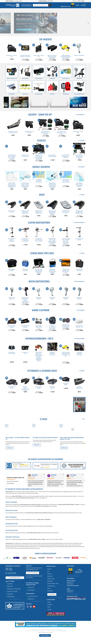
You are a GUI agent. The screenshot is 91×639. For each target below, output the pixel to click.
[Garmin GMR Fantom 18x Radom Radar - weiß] (79, 321)
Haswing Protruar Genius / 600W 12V (79, 239)
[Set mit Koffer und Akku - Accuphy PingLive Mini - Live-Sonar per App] (45, 124)
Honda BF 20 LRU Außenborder (39, 298)
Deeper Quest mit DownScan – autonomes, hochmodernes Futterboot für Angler (52, 56)
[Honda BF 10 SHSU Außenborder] (66, 291)
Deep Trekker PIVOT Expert (25, 353)
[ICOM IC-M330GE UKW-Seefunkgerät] (12, 321)
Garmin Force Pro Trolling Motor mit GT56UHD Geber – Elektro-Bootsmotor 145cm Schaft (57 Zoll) (66, 241)
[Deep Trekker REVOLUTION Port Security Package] (79, 347)
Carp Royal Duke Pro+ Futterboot (11, 387)
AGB (48, 571)
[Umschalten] (63, 602)
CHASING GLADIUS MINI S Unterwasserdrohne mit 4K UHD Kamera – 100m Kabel (66, 354)
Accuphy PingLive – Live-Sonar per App (11, 56)
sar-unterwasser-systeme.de (33, 596)
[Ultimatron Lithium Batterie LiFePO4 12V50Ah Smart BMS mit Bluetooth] (52, 263)
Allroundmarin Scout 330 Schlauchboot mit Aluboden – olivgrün (25, 212)
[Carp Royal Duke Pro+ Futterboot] (12, 381)
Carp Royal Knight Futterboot (52, 387)
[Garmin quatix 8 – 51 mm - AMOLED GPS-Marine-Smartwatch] (52, 321)
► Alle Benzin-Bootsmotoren (79, 281)
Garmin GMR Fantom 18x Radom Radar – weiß (79, 326)
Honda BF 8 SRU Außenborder (79, 298)
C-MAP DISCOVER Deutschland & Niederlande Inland (39, 180)
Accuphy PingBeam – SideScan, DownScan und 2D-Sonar (13, 132)
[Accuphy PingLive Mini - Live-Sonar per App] (29, 124)
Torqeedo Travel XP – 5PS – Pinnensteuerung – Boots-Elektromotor (25, 240)
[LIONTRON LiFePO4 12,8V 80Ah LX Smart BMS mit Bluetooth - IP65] (66, 263)
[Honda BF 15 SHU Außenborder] (79, 48)
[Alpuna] (7, 557)
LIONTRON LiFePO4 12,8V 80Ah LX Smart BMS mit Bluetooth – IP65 (65, 271)
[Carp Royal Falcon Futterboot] (66, 379)
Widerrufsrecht (50, 576)
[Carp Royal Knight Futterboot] (52, 381)
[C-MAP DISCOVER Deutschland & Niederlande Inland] (39, 175)
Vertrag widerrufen (51, 594)
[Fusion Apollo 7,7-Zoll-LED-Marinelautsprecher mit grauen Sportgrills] (66, 320)
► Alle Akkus (81, 253)
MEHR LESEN (9, 448)
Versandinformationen (63, 630)
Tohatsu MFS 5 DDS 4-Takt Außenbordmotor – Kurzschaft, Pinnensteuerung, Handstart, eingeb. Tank (25, 300)
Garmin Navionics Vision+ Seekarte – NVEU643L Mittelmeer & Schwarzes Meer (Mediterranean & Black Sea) (25, 185)
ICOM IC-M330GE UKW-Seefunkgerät (12, 326)
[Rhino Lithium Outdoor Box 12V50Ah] (79, 263)
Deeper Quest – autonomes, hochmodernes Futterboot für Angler (25, 388)
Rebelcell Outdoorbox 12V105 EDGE (11, 270)
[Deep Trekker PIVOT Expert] (25, 347)
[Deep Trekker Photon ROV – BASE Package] (12, 347)
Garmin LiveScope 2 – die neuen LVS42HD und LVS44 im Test (18, 438)
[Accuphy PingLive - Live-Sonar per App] (12, 48)
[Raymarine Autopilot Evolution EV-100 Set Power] (39, 321)
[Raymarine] (41, 557)
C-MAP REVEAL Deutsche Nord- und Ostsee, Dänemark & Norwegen (66, 180)
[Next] (88, 23)
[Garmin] (32, 557)
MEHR (83, 419)
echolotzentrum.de (31, 587)
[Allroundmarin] (24, 557)
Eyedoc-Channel (34, 475)
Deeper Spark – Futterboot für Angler (79, 387)
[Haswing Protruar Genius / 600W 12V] (79, 233)
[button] (77, 5)
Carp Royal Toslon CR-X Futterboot (38, 387)
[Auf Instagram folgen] (30, 606)
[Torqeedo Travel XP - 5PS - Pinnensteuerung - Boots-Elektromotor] (25, 233)
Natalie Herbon (53, 475)
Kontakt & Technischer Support (52, 583)
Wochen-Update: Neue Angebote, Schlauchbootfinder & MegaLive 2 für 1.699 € (72, 438)
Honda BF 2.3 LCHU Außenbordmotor (12, 298)
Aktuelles (49, 602)
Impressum (49, 569)
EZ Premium (49, 609)
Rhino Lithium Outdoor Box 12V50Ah (79, 270)
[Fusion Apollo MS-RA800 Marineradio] (25, 321)
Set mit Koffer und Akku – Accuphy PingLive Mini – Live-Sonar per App (45, 132)
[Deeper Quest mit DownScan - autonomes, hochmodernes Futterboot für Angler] (52, 48)
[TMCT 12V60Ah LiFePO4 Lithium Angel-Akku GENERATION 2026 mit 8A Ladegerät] (39, 263)
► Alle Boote (81, 194)
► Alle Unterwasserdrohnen (79, 338)
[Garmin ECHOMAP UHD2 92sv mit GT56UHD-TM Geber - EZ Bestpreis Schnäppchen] (12, 149)
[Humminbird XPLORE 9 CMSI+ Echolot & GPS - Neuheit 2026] (66, 149)
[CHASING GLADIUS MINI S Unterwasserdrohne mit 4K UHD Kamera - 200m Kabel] (66, 48)
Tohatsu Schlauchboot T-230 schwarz (11, 211)
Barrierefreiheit (50, 591)
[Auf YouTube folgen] (34, 606)
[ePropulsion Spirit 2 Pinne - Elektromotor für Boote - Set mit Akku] (39, 233)
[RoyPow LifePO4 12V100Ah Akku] (25, 263)
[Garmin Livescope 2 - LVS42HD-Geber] (39, 48)
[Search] (49, 5)
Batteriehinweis (50, 581)
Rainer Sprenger (73, 475)
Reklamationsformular (51, 586)
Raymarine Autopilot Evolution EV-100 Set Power (38, 327)
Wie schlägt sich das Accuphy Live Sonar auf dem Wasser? (45, 437)
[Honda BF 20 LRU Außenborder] (39, 291)
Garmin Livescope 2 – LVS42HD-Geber (39, 56)
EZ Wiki (48, 607)
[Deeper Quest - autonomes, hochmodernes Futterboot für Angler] (25, 381)
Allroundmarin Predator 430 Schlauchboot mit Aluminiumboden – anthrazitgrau (52, 212)
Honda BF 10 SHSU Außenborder (66, 298)
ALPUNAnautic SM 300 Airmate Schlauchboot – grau (66, 212)
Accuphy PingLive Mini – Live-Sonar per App (29, 132)
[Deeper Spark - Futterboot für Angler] (79, 381)
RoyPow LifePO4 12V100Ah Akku (25, 270)
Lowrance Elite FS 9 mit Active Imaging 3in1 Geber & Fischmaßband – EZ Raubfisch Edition (39, 156)
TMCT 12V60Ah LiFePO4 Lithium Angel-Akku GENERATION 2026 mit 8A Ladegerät (39, 271)
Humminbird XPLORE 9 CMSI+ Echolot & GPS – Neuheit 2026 (65, 156)
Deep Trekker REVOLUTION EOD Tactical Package (52, 353)
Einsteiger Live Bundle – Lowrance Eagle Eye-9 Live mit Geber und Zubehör (79, 156)
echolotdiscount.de (31, 599)
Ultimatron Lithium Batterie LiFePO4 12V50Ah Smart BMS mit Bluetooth (52, 271)
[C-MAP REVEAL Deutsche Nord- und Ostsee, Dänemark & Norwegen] (66, 175)
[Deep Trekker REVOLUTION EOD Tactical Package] (52, 347)
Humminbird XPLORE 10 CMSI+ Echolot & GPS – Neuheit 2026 (25, 56)
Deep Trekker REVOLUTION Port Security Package (79, 353)
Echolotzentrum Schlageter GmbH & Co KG (15, 477)
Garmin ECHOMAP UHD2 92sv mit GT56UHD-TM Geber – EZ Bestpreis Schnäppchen (12, 156)
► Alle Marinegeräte (80, 310)
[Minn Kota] (83, 557)
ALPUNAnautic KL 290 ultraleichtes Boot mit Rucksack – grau (38, 212)
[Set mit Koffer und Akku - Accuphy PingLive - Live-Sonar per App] (61, 124)
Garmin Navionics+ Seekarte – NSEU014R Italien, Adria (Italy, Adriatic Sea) (79, 184)
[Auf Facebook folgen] (27, 606)
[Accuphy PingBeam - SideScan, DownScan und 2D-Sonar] (13, 124)
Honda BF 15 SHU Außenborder (79, 55)
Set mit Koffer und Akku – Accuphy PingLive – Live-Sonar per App (62, 132)
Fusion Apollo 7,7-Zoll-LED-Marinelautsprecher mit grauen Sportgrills (66, 325)
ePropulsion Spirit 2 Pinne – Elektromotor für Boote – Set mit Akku (39, 240)
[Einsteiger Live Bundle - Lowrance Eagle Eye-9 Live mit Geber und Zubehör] (79, 149)
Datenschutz (49, 573)
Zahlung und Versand (51, 578)
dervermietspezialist (31, 590)
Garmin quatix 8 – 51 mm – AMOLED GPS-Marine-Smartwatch (52, 327)
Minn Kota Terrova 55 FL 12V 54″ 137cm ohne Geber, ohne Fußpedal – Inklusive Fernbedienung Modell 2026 (52, 241)
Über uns (49, 588)
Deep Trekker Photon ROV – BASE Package (11, 353)
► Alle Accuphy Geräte (80, 114)
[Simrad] (66, 557)
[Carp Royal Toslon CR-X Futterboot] (39, 381)
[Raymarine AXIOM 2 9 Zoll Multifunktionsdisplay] (52, 149)
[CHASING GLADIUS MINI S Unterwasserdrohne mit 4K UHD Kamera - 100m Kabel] (66, 347)
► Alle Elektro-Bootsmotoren (78, 222)
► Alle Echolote (81, 140)
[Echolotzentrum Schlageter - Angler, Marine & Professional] (13, 5)
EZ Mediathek (49, 604)
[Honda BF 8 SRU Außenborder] (79, 291)
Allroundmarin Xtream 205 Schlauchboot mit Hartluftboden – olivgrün (79, 212)
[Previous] (3, 23)
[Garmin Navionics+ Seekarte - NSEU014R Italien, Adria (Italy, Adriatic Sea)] (79, 177)
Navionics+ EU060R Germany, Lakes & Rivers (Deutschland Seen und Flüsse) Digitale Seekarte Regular (12, 185)
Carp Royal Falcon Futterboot (66, 384)
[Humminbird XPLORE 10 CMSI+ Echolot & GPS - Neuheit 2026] (25, 48)
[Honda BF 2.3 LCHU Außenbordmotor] (12, 291)
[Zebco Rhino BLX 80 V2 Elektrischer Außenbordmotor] (12, 233)
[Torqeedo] (74, 557)
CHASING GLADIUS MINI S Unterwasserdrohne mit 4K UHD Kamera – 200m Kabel (66, 56)
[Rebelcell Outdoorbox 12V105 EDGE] (12, 263)
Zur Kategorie (81, 370)
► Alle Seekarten (81, 167)
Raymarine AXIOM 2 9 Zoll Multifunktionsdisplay (52, 155)
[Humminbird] (49, 557)
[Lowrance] (58, 557)
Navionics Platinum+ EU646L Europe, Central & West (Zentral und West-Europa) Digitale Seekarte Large (52, 185)
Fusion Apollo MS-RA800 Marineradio (25, 326)
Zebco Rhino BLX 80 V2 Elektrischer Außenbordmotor (11, 240)
